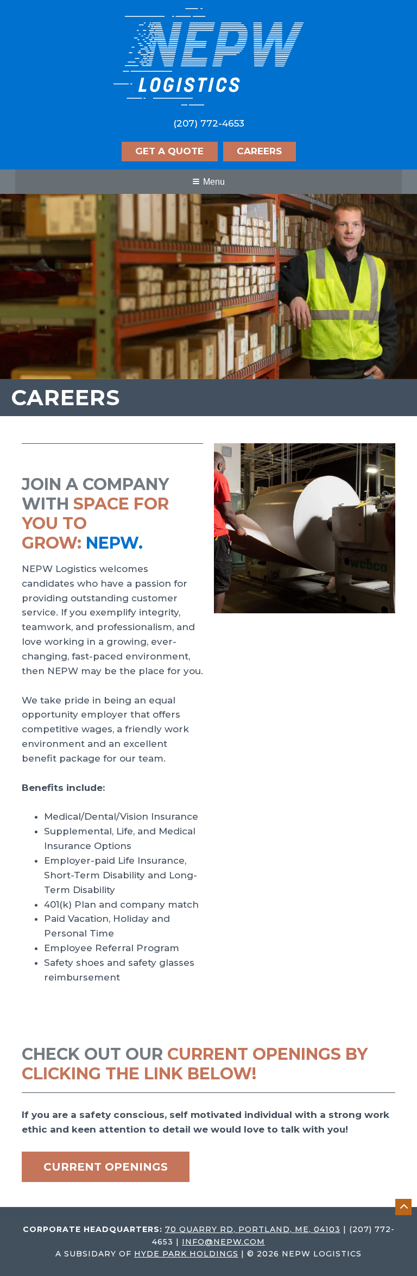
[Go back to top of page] (403, 1207)
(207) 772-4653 (208, 123)
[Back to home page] (208, 56)
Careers (259, 151)
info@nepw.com (223, 1242)
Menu (214, 181)
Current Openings (105, 1166)
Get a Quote (169, 151)
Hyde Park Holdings (186, 1254)
